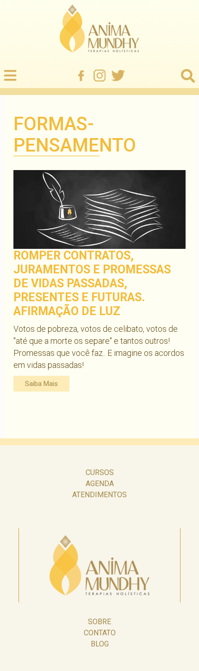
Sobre (99, 621)
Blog (100, 643)
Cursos (100, 472)
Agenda (100, 483)
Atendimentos (99, 494)
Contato (100, 632)
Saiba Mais (41, 384)
